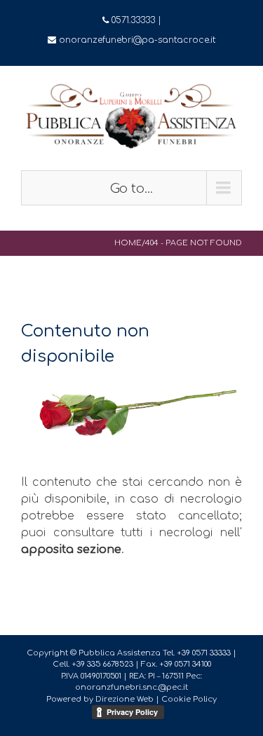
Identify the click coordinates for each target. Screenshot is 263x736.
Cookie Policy (189, 699)
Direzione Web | (128, 699)
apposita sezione (71, 549)
